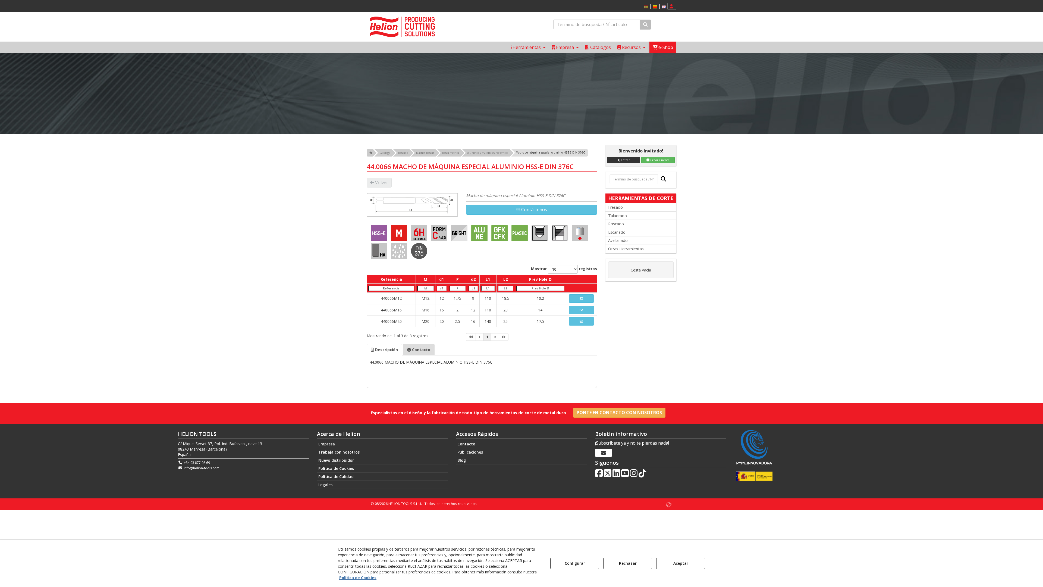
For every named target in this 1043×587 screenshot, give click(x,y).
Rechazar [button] (628, 563)
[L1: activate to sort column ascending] (488, 288)
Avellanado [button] (618, 240)
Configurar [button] (575, 563)
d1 (441, 279)
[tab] (384, 349)
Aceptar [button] (680, 563)
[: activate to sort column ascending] (581, 279)
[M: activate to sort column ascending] (425, 288)
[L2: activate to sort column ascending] (505, 288)
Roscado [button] (616, 223)
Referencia (391, 279)
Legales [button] (325, 484)
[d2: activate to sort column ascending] (473, 288)
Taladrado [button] (617, 215)
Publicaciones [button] (470, 452)
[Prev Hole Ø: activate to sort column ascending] (540, 288)
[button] (655, 6)
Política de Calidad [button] (336, 476)
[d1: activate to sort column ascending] (441, 288)
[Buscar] (645, 25)
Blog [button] (461, 460)
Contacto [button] (420, 349)
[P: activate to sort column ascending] (457, 288)
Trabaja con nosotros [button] (339, 452)
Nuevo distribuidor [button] (336, 460)
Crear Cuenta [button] (659, 160)
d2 (473, 279)
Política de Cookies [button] (336, 468)
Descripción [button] (386, 349)
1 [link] (487, 336)
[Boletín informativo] (603, 453)
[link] (471, 337)
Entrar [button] (625, 160)
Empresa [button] (326, 444)
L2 (505, 279)
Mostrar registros (564, 268)
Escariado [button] (617, 232)
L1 (488, 279)
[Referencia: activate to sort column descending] (391, 288)
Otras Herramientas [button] (626, 248)
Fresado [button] (615, 207)
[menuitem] (654, 6)
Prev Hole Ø (540, 279)
